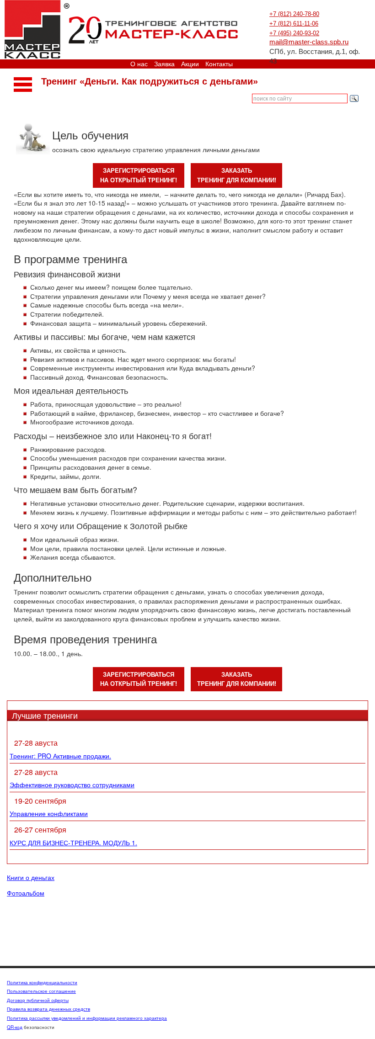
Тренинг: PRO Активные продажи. (60, 755)
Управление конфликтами (49, 813)
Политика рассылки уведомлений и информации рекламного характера (87, 1018)
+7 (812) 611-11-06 (293, 23)
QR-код (14, 1027)
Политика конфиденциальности (42, 982)
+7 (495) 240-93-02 (294, 33)
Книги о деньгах (30, 877)
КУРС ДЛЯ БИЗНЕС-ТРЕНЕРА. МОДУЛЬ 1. (73, 842)
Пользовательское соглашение (41, 991)
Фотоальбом (25, 893)
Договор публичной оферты (38, 1000)
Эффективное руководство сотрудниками (72, 784)
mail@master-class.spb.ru (308, 42)
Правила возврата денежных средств (48, 1009)
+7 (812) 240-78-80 (294, 14)
